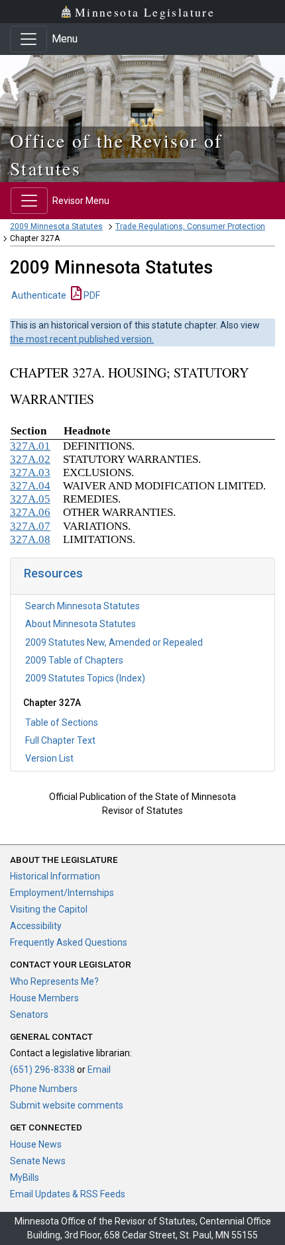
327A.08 (30, 539)
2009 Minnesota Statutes (56, 226)
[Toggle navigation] (28, 39)
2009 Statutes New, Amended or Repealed (114, 642)
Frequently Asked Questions (68, 942)
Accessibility (36, 926)
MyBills (24, 1177)
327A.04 (30, 485)
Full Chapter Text (60, 740)
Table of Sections (61, 722)
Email (99, 1069)
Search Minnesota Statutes (82, 606)
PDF (91, 295)
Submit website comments (66, 1105)
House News (36, 1144)
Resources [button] (53, 573)
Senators (29, 1014)
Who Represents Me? (54, 981)
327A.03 (30, 472)
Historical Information (55, 876)
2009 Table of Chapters (74, 660)
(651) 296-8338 (42, 1069)
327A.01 (30, 446)
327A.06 (30, 512)
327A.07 (30, 526)
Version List (49, 758)
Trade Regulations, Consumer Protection (190, 226)
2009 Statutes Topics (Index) (85, 678)
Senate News (38, 1161)
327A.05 (30, 499)
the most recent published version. (82, 339)
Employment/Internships (62, 892)
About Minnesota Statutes (80, 624)
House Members (44, 998)
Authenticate (38, 295)
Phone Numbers (44, 1088)
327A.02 (30, 459)
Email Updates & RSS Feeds (67, 1194)
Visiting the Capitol (48, 909)
